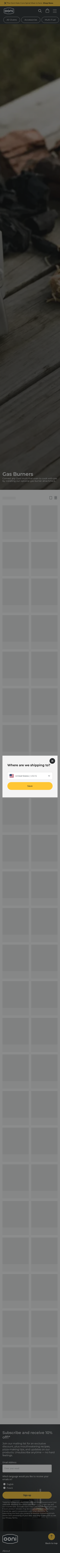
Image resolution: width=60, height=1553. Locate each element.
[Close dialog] (52, 761)
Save (30, 786)
